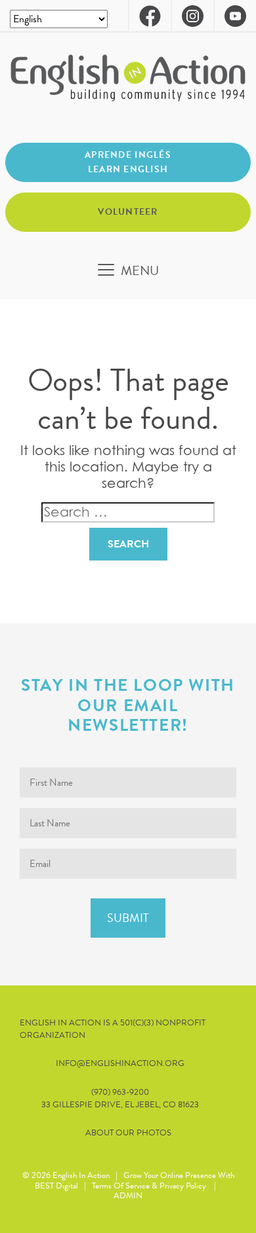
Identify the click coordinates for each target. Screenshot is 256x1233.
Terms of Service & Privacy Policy (149, 1185)
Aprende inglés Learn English (128, 162)
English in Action (81, 1175)
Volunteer (128, 212)
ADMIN (128, 1195)
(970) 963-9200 (120, 1092)
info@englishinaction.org (120, 1064)
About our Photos (128, 1133)
